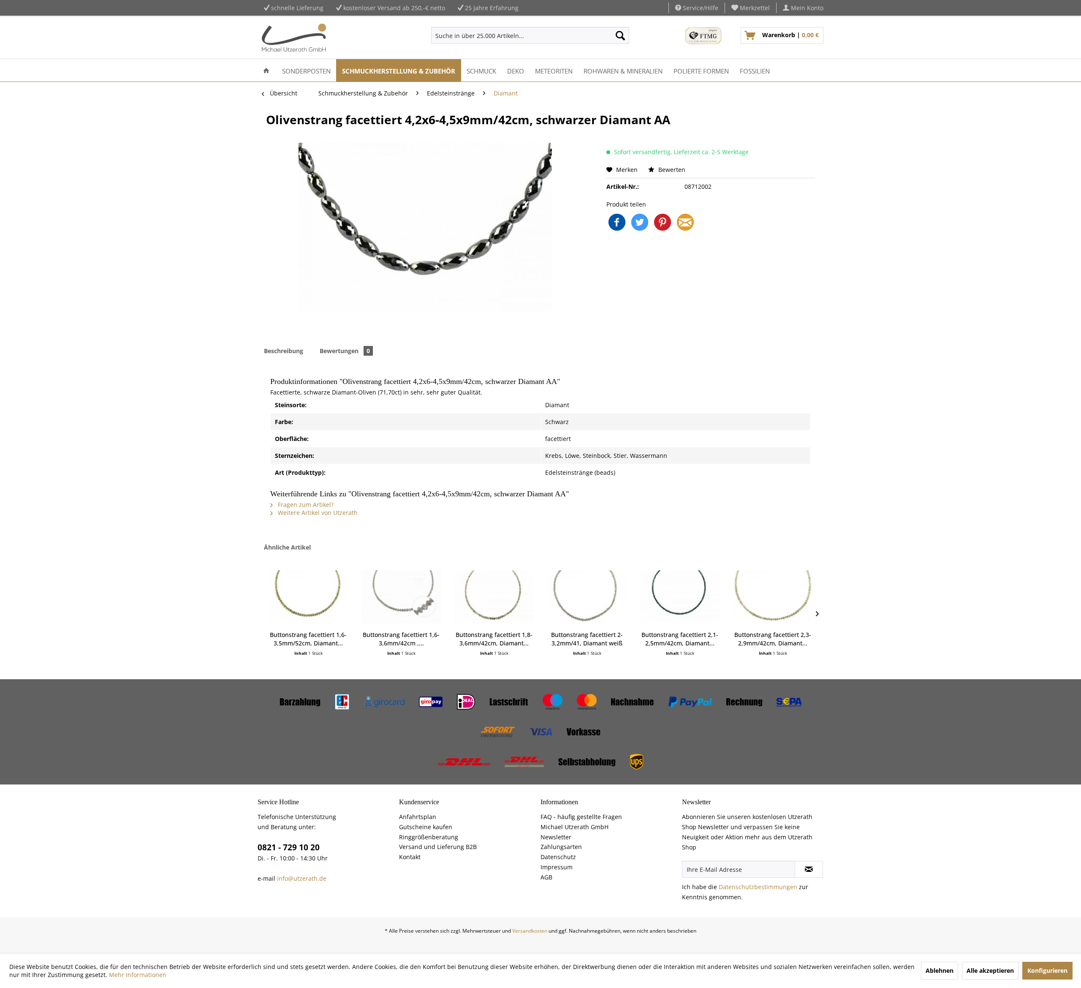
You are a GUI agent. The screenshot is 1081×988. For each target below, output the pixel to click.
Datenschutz (558, 857)
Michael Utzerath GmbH (574, 827)
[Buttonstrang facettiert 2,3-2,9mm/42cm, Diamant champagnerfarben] (773, 596)
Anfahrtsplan (417, 817)
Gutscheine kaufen (425, 827)
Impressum (556, 867)
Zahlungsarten (561, 847)
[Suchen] (620, 35)
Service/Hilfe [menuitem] (699, 8)
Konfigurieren (1047, 970)
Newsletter (555, 837)
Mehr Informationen (137, 975)
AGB (546, 877)
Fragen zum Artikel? (305, 505)
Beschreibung (283, 351)
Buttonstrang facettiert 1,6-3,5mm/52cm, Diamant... (308, 639)
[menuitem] (751, 8)
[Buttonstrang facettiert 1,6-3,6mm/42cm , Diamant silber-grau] (401, 596)
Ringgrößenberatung (428, 837)
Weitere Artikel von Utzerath (317, 513)
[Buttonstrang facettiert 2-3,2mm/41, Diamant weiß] (587, 596)
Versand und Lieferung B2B (438, 847)
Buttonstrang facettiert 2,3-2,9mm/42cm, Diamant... (772, 639)
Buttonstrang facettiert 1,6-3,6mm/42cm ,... (401, 639)
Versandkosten (529, 930)
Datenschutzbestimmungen (758, 887)
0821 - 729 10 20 (289, 847)
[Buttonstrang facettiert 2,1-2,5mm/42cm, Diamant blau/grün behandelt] (680, 596)
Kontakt (410, 857)
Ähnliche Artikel (287, 547)
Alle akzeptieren (990, 970)
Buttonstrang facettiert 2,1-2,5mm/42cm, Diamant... (679, 639)
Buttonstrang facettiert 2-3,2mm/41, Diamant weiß (587, 639)
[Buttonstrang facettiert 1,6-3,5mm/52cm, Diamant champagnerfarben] (308, 596)
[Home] (266, 70)
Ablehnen (939, 970)
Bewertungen (345, 351)
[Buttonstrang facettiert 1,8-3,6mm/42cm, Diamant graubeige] (494, 596)
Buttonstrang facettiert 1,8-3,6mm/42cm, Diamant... (494, 639)
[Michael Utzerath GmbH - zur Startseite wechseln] (294, 38)
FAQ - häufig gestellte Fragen (581, 817)
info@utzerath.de (301, 878)
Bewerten (671, 170)
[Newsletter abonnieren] (809, 869)
